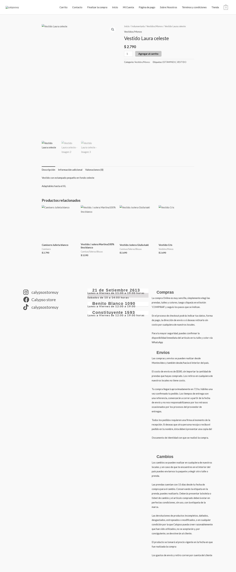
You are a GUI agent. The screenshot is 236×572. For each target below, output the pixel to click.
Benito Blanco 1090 (113, 303)
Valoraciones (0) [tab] (94, 169)
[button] (113, 29)
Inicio (115, 7)
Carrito (63, 7)
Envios (163, 352)
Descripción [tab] (48, 169)
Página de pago (147, 7)
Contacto (77, 7)
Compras (165, 292)
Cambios (165, 456)
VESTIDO (181, 62)
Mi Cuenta (128, 7)
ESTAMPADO (169, 62)
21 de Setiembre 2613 (116, 290)
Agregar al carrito (148, 53)
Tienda (215, 7)
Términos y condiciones (194, 7)
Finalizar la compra (97, 7)
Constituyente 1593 (113, 312)
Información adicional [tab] (70, 169)
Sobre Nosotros (168, 7)
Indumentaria (138, 26)
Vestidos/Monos (154, 26)
